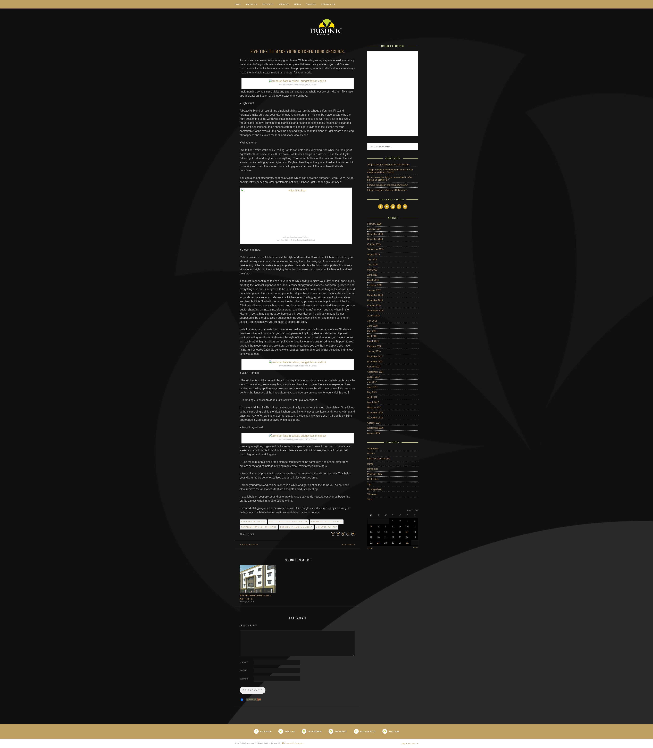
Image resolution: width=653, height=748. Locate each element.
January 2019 (374, 290)
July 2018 (372, 321)
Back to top (409, 744)
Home (370, 464)
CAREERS (311, 4)
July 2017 (372, 382)
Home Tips (372, 469)
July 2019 (372, 259)
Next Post (348, 545)
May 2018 (372, 331)
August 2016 (373, 433)
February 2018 (374, 346)
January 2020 (374, 229)
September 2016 (375, 428)
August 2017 (373, 377)
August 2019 (373, 254)
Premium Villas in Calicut (296, 527)
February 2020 (374, 224)
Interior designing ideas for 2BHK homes (387, 190)
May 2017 (372, 392)
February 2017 (374, 407)
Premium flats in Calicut (326, 521)
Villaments (372, 494)
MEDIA (297, 4)
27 (378, 543)
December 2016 (375, 412)
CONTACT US (328, 4)
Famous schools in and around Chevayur (387, 185)
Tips (369, 484)
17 (407, 532)
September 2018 (375, 310)
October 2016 (374, 423)
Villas (370, 499)
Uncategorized (374, 489)
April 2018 (372, 336)
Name (244, 662)
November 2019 (375, 239)
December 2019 (375, 234)
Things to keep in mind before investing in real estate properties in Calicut (390, 170)
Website (244, 678)
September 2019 (375, 249)
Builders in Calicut (253, 521)
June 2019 (372, 264)
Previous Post (249, 545)
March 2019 (373, 280)
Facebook (266, 731)
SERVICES (284, 4)
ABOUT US (251, 4)
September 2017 (375, 372)
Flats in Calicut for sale (378, 458)
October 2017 (374, 366)
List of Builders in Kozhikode (288, 521)
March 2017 (373, 402)
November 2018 (375, 300)
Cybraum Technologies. (294, 743)
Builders (371, 453)
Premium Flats (374, 474)
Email (243, 670)
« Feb (369, 548)
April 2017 (372, 397)
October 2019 (374, 244)
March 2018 (373, 341)
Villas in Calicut (326, 527)
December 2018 (375, 295)
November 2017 (375, 361)
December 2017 (375, 356)
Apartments (373, 448)
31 (407, 543)
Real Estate (373, 479)
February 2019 (374, 285)
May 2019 (372, 269)
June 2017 (372, 387)
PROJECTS (267, 4)
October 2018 (374, 305)
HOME (238, 4)
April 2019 (372, 275)
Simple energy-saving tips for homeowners (388, 164)
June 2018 (372, 326)
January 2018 (374, 351)
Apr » (415, 547)
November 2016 (375, 417)
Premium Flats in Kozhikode (259, 527)
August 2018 (373, 315)
